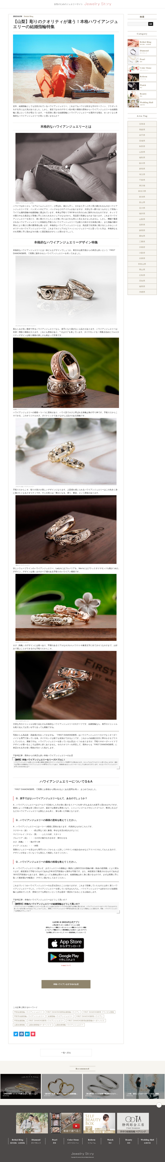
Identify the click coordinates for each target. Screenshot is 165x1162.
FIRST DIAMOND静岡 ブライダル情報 (98, 1012)
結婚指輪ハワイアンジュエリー (60, 1016)
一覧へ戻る (66, 1053)
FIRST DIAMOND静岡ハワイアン (89, 1016)
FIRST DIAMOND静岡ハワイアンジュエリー (46, 1020)
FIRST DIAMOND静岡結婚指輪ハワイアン (63, 1012)
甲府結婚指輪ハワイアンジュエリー (28, 1012)
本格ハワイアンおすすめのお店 (66, 984)
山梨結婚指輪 (19, 1025)
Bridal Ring (28, 16)
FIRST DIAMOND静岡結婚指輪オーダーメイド (86, 1020)
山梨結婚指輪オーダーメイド (40, 1025)
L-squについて (66, 965)
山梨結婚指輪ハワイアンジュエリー (69, 1025)
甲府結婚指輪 (19, 1020)
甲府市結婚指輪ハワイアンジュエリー (29, 1016)
